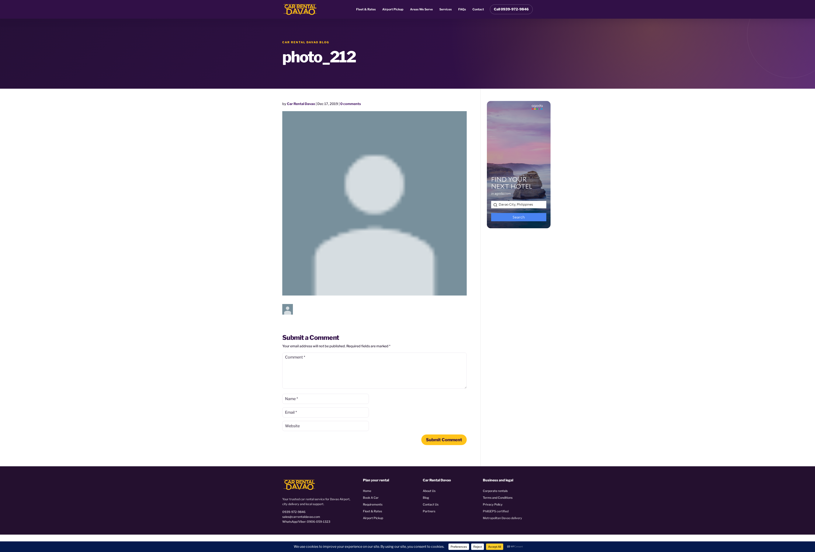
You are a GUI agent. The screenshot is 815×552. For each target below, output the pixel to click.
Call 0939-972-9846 (511, 9)
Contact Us (430, 504)
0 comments (350, 104)
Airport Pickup (392, 9)
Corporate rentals (495, 491)
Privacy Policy (493, 504)
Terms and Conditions (498, 497)
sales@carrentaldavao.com (301, 516)
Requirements (372, 504)
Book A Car (371, 497)
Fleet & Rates (366, 9)
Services (445, 9)
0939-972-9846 (293, 512)
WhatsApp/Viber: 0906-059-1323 (306, 521)
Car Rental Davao (301, 104)
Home (367, 491)
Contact (478, 9)
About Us (429, 491)
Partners (429, 511)
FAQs (462, 9)
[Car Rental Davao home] (300, 9)
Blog (426, 497)
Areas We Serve (421, 9)
